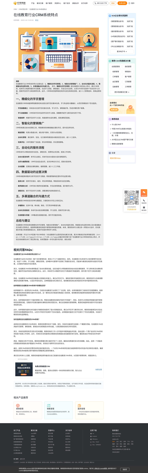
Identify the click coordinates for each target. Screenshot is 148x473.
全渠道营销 (116, 67)
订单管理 (115, 77)
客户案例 (49, 3)
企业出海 (86, 462)
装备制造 (33, 439)
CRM (15, 9)
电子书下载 (51, 444)
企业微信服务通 (18, 453)
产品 (32, 3)
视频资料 (50, 447)
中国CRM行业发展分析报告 (121, 129)
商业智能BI (53, 462)
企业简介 (67, 433)
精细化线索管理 (117, 144)
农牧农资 (33, 447)
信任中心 (67, 439)
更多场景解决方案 (121, 92)
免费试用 (122, 3)
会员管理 (115, 82)
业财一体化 (74, 462)
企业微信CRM (17, 447)
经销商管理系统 (18, 442)
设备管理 (115, 87)
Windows (95, 439)
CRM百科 (50, 453)
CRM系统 (22, 462)
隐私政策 (67, 450)
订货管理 (128, 82)
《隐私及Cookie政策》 (101, 468)
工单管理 (128, 87)
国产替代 (80, 462)
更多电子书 (122, 51)
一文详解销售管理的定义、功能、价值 (122, 134)
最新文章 (22, 459)
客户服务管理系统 (18, 439)
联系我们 (115, 430)
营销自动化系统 (18, 436)
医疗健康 (33, 444)
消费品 (33, 436)
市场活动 (50, 442)
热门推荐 (16, 459)
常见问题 (50, 433)
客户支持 (66, 3)
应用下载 (93, 430)
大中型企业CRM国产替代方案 (122, 140)
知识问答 (50, 450)
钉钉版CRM (17, 450)
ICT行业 (33, 442)
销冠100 (92, 462)
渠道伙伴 (75, 3)
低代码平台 (60, 462)
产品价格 (50, 439)
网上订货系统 (37, 462)
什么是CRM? (116, 125)
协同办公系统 (45, 462)
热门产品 (17, 430)
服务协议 (67, 447)
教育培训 (33, 453)
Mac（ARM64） (97, 444)
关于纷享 (84, 3)
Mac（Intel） (96, 442)
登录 (113, 3)
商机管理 (128, 67)
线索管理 (115, 72)
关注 (36, 20)
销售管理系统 (17, 433)
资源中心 (58, 3)
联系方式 (67, 444)
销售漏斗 (128, 72)
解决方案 (40, 3)
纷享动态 (67, 436)
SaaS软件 (33, 433)
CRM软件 (16, 462)
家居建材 (33, 450)
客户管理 (128, 77)
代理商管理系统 (18, 444)
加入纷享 (67, 442)
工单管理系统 (67, 462)
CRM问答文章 (23, 9)
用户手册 (50, 436)
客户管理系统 (29, 462)
